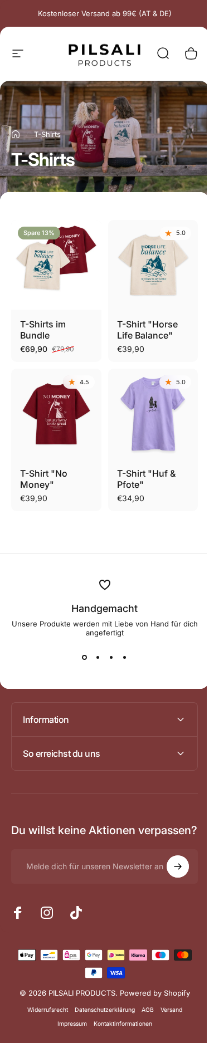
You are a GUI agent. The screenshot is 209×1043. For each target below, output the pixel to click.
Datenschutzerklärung (100, 1012)
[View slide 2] (98, 657)
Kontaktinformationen (118, 1026)
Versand (167, 1012)
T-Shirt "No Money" (43, 479)
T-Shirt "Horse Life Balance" (147, 330)
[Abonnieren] (169, 869)
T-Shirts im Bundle (43, 330)
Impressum (67, 1026)
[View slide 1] (84, 657)
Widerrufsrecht (43, 1012)
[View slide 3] (111, 657)
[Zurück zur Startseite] (15, 134)
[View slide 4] (125, 657)
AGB (143, 1012)
